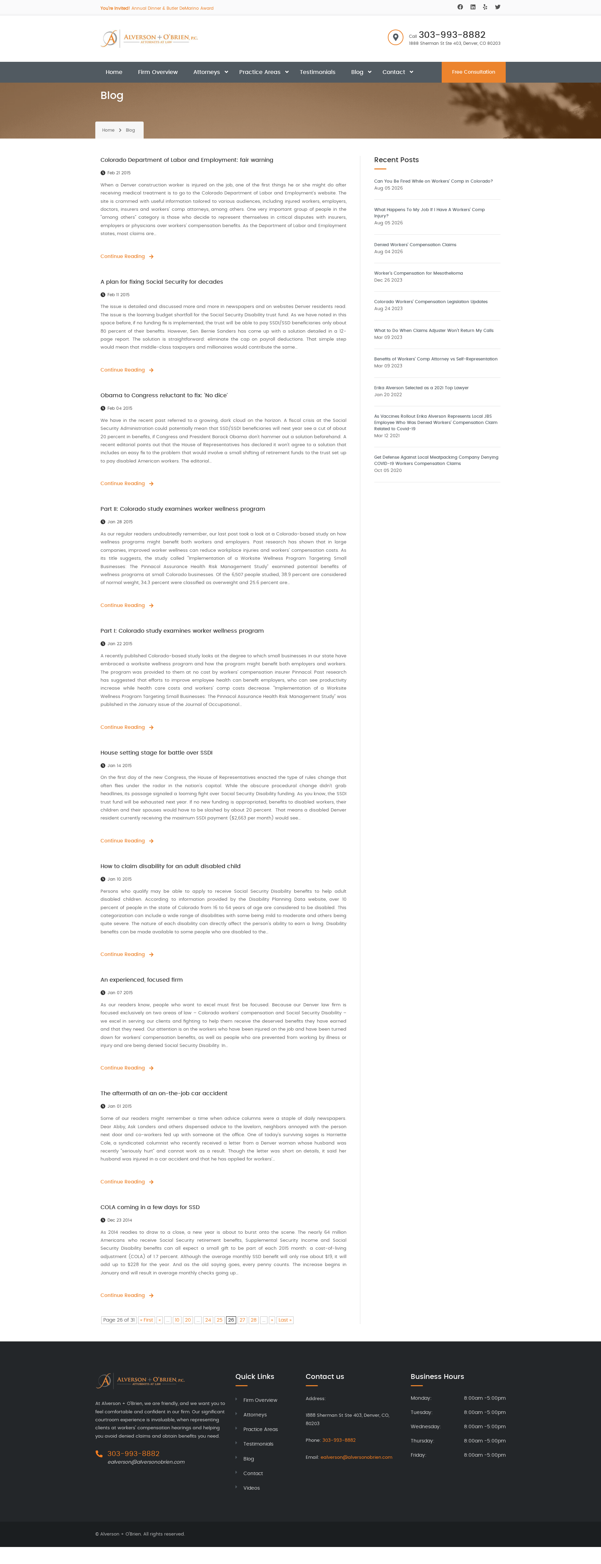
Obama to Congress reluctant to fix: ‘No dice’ (164, 395)
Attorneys (206, 72)
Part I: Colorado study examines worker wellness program (182, 631)
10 (177, 1320)
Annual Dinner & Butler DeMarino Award (157, 8)
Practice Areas (260, 72)
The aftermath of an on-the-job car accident (164, 1093)
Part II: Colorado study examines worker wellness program (183, 509)
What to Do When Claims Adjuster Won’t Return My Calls (434, 330)
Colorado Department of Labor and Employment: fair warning (187, 160)
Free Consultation (473, 72)
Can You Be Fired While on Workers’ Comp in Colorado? (433, 181)
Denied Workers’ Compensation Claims (415, 245)
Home (114, 72)
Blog (357, 72)
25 (220, 1320)
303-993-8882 (452, 35)
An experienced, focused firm (142, 980)
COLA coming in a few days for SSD (150, 1207)
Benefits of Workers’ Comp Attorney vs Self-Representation (436, 359)
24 (208, 1320)
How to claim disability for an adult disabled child (171, 866)
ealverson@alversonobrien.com (145, 1462)
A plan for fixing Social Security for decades (162, 282)
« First (146, 1320)
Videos (251, 1488)
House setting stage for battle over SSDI (157, 753)
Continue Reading (123, 256)
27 (242, 1320)
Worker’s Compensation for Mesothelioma (418, 273)
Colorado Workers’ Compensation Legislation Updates (431, 302)
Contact (394, 72)
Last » (285, 1320)
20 (188, 1320)
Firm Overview (158, 72)
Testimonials (318, 72)
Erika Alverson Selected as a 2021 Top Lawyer (421, 388)
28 (254, 1320)
